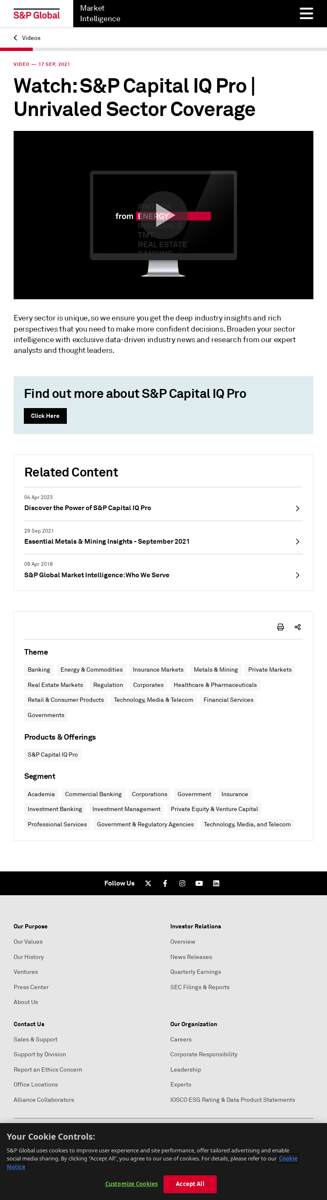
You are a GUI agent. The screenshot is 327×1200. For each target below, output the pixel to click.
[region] (163, 1161)
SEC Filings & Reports (199, 987)
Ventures (26, 972)
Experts (180, 1084)
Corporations (149, 794)
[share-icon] (298, 627)
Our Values (28, 941)
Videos (30, 38)
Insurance (234, 794)
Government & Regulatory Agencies (145, 824)
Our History (29, 957)
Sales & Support (35, 1039)
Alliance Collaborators (44, 1100)
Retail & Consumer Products (66, 700)
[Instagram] (182, 883)
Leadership (185, 1069)
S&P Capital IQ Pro (53, 754)
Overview (182, 941)
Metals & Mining (216, 669)
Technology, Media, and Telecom (247, 824)
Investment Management (126, 809)
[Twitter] (148, 883)
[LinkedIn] (216, 883)
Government (194, 794)
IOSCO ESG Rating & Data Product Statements (232, 1100)
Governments (46, 715)
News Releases (191, 957)
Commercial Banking (93, 794)
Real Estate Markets (55, 685)
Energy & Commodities (91, 669)
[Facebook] (165, 883)
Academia (41, 794)
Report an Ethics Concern (48, 1069)
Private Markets (270, 669)
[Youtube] (199, 883)
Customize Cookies (131, 1184)
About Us (26, 1002)
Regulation (108, 685)
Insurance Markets (158, 669)
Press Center (31, 987)
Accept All (190, 1184)
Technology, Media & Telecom (153, 700)
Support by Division (40, 1054)
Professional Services (57, 824)
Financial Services (228, 700)
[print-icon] (280, 627)
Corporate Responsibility (204, 1054)
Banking (39, 669)
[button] (164, 215)
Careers (181, 1039)
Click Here (45, 416)
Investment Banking (55, 809)
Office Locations (36, 1084)
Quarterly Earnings (195, 972)
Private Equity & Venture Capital (214, 809)
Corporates (148, 685)
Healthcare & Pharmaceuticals (215, 685)
